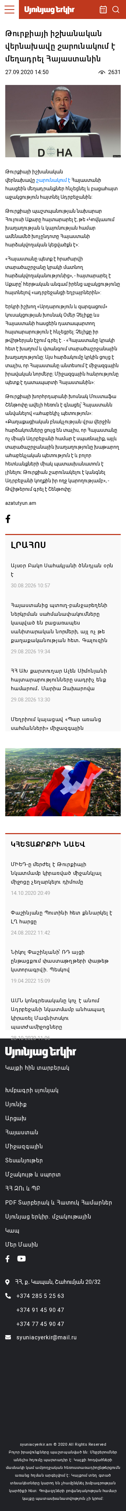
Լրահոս (28, 545)
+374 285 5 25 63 (40, 1296)
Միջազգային (24, 1146)
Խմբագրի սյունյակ (32, 1090)
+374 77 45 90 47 (40, 1324)
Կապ (12, 1230)
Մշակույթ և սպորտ (33, 1174)
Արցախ (16, 1118)
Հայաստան (21, 1132)
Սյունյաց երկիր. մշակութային (48, 1216)
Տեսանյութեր (24, 1160)
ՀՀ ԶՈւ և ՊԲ (22, 1188)
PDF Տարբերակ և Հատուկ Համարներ (58, 1202)
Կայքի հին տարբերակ (37, 1067)
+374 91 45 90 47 (40, 1310)
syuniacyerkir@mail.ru (46, 1337)
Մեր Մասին (21, 1244)
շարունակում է (53, 180)
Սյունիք (16, 1104)
